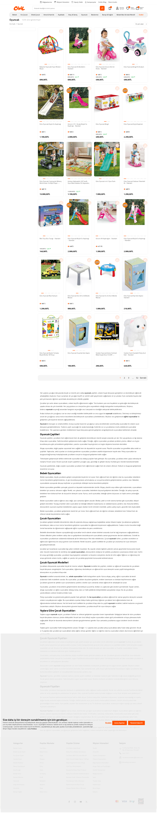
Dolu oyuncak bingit (102, 124)
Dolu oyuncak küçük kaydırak (133, 124)
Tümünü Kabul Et (136, 723)
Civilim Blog (102, 2)
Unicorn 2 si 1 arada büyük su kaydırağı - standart (77, 125)
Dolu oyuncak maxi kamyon (48, 296)
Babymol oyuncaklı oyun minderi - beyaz (51, 68)
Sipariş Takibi (78, 2)
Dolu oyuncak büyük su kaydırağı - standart (78, 239)
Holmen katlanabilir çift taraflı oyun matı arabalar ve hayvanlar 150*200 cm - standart (78, 182)
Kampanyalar (91, 2)
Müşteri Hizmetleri (63, 2)
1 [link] (120, 377)
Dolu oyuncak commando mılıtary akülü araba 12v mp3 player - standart (51, 182)
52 (137, 377)
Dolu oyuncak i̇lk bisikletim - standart (77, 68)
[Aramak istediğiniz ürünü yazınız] (102, 8)
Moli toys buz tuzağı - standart (50, 239)
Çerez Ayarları (119, 723)
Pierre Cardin (112, 2)
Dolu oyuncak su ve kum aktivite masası (106, 297)
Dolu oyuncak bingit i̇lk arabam (134, 67)
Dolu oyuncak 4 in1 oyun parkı (105, 181)
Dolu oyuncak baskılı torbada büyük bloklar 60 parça (49, 354)
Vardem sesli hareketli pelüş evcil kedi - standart (135, 354)
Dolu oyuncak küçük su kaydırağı (50, 124)
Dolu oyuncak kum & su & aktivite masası (79, 297)
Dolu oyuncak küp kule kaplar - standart (134, 297)
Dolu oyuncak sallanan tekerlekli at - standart (134, 182)
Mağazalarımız (47, 2)
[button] (15, 14)
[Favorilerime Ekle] (61, 31)
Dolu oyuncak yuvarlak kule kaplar (79, 353)
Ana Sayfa (12, 24)
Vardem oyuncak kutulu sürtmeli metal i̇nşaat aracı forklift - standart (106, 354)
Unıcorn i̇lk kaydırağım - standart (106, 239)
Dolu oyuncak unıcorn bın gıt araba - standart (105, 68)
